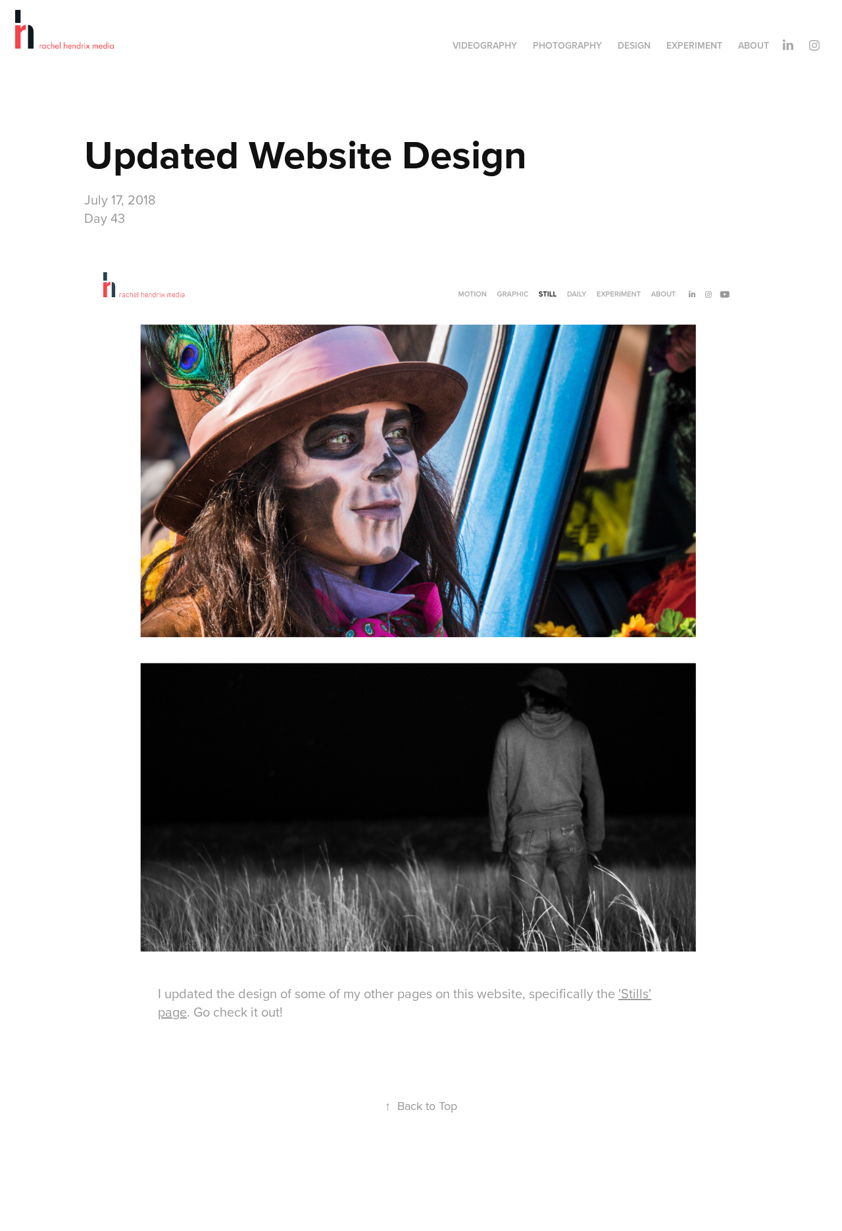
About (753, 45)
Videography (485, 45)
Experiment (694, 45)
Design (634, 45)
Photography (567, 45)
